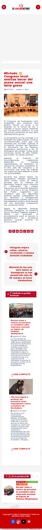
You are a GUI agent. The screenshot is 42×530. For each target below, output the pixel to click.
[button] (33, 476)
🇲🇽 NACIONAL (22, 484)
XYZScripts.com (34, 529)
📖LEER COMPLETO (20, 374)
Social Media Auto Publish (11, 529)
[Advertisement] (21, 36)
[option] (21, 491)
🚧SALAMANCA (32, 482)
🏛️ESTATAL (8, 89)
